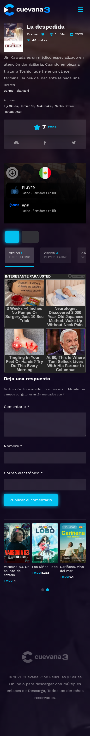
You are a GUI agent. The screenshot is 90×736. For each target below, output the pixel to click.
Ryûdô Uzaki (13, 112)
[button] (42, 589)
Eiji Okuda (11, 106)
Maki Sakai (44, 106)
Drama (32, 34)
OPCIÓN (19, 255)
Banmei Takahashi (16, 90)
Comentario (16, 406)
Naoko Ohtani (64, 106)
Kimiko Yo (27, 106)
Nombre (13, 446)
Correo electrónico (23, 473)
